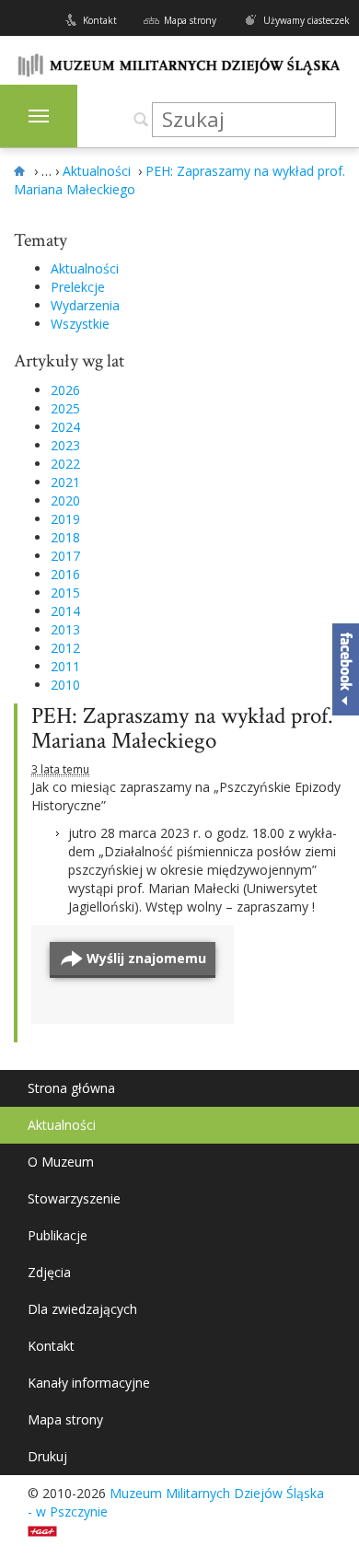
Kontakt (100, 20)
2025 (65, 408)
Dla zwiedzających (82, 1309)
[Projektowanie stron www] (48, 1530)
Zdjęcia (49, 1272)
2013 (65, 629)
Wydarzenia (85, 305)
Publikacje (57, 1235)
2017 (65, 555)
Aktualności (85, 268)
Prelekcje (78, 287)
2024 (65, 427)
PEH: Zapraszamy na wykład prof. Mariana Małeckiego (182, 729)
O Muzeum (61, 1161)
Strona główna (71, 1088)
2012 (65, 648)
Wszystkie (80, 323)
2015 (65, 592)
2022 (65, 463)
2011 (65, 666)
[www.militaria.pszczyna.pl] (22, 171)
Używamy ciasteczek (306, 20)
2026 (65, 390)
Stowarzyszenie (74, 1198)
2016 (65, 574)
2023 (65, 445)
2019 (65, 519)
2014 (65, 611)
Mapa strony (190, 20)
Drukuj (47, 1456)
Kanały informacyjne (89, 1382)
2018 (65, 537)
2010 (65, 684)
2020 (65, 500)
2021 (65, 482)
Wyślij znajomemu (146, 958)
